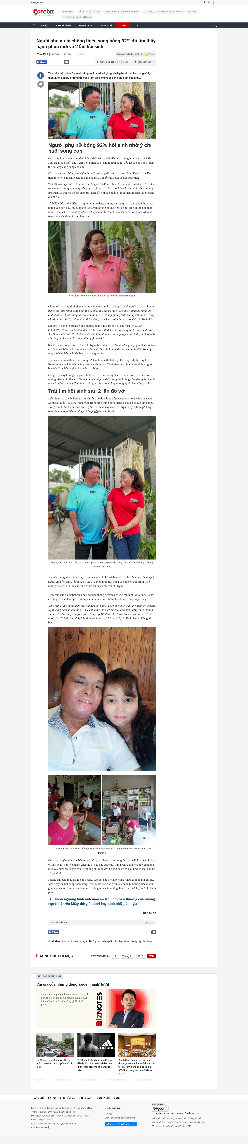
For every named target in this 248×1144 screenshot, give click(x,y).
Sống (81, 54)
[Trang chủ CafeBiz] (34, 25)
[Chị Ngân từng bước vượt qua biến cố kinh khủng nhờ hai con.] (102, 257)
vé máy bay (136, 941)
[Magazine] (37, 2)
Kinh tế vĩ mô (67, 1098)
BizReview (68, 11)
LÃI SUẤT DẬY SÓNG (89, 11)
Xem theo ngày (100, 956)
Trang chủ (37, 1098)
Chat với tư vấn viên (119, 1124)
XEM (151, 956)
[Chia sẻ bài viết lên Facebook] (40, 75)
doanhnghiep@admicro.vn (123, 1118)
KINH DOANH (85, 25)
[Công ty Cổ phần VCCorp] (160, 1107)
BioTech (193, 11)
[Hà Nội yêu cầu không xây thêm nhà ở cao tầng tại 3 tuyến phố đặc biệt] (55, 1045)
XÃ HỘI (44, 25)
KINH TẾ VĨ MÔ (63, 25)
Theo (102, 922)
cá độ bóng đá (105, 941)
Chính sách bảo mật (40, 1127)
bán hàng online (121, 941)
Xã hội (52, 1098)
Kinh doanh (86, 1098)
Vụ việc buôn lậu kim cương (77, 17)
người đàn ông (89, 941)
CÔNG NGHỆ (106, 25)
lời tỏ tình (147, 941)
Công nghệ (103, 1098)
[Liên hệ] (66, 62)
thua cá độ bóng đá (71, 941)
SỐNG (123, 25)
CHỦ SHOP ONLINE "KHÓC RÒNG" (121, 11)
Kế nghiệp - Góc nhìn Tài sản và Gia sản (163, 11)
